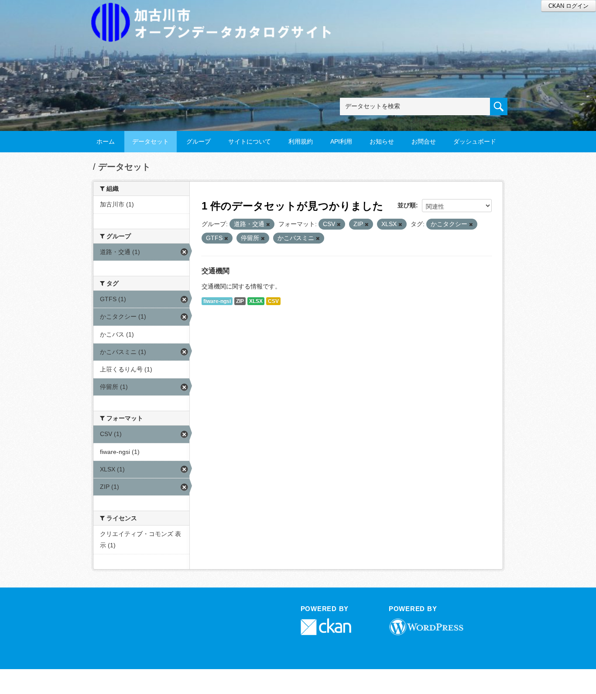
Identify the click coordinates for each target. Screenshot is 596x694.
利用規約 (300, 141)
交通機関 (215, 271)
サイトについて (249, 141)
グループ (198, 141)
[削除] (268, 224)
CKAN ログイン (568, 6)
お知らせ (382, 141)
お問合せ (423, 141)
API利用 (341, 141)
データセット (150, 141)
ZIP (240, 301)
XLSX (256, 301)
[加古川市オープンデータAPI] (216, 11)
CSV (273, 301)
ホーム (105, 141)
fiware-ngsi (217, 301)
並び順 (406, 205)
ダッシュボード (474, 141)
